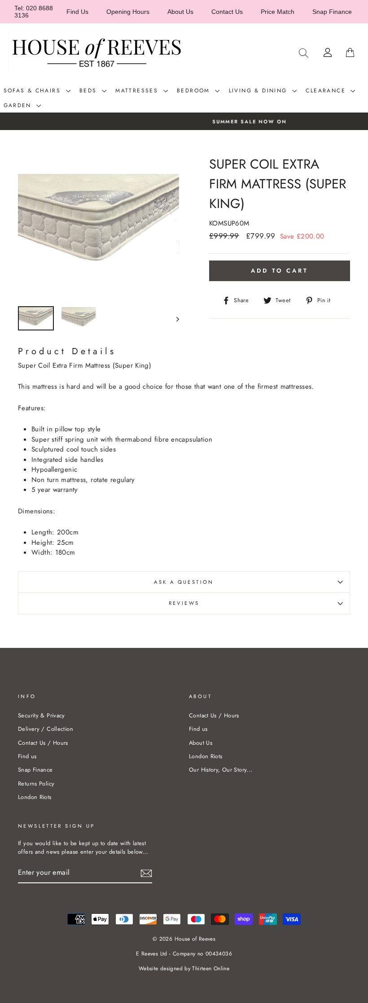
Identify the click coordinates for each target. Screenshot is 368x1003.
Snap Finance (332, 11)
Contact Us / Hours (43, 742)
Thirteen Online (210, 968)
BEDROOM (195, 91)
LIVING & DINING (259, 91)
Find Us (77, 11)
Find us (27, 756)
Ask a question (184, 582)
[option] (184, 121)
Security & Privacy (41, 715)
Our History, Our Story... (220, 769)
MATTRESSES (138, 91)
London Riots (35, 797)
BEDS (89, 91)
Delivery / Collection (45, 729)
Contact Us (227, 11)
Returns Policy (36, 783)
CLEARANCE (327, 91)
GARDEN (19, 105)
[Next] (173, 318)
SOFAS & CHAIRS (34, 91)
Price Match (277, 11)
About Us (180, 11)
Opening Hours (127, 11)
